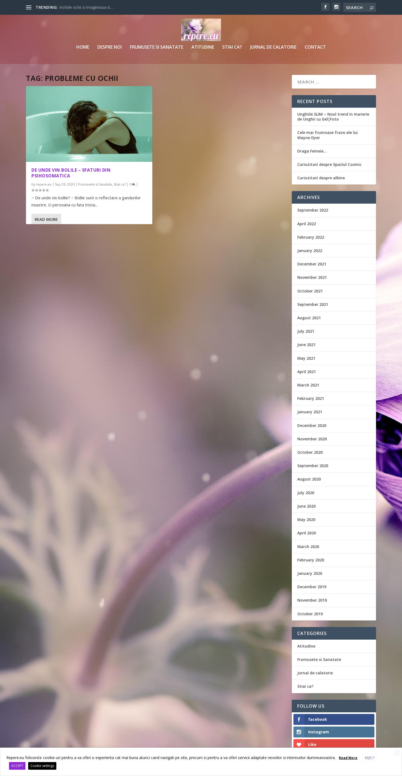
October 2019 (310, 613)
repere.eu (43, 184)
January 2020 (309, 573)
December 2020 (311, 425)
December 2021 (311, 264)
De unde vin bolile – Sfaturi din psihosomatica (70, 173)
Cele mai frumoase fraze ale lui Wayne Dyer (327, 135)
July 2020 (305, 492)
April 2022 (306, 223)
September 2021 (312, 304)
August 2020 (309, 479)
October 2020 (310, 452)
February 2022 (310, 237)
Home (82, 47)
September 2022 (312, 210)
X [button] (397, 753)
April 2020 (306, 532)
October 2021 (310, 291)
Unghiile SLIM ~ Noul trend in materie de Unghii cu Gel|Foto (333, 117)
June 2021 (306, 344)
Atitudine (202, 47)
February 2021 (310, 398)
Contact (315, 47)
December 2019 (311, 586)
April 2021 (306, 371)
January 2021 (309, 411)
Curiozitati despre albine (321, 177)
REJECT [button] (370, 757)
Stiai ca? (232, 47)
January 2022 (309, 250)
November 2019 (312, 600)
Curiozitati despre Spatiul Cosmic (329, 164)
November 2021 (312, 277)
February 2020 (310, 560)
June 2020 (306, 506)
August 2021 (309, 317)
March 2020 (308, 546)
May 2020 (306, 519)
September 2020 (312, 465)
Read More (46, 219)
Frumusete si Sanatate (156, 47)
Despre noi (109, 47)
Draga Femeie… (312, 151)
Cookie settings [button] (42, 765)
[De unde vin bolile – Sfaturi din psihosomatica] (89, 124)
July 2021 (305, 331)
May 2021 (306, 358)
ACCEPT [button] (17, 765)
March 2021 (308, 385)
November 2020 (312, 438)
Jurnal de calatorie (273, 47)
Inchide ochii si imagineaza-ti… (86, 7)
